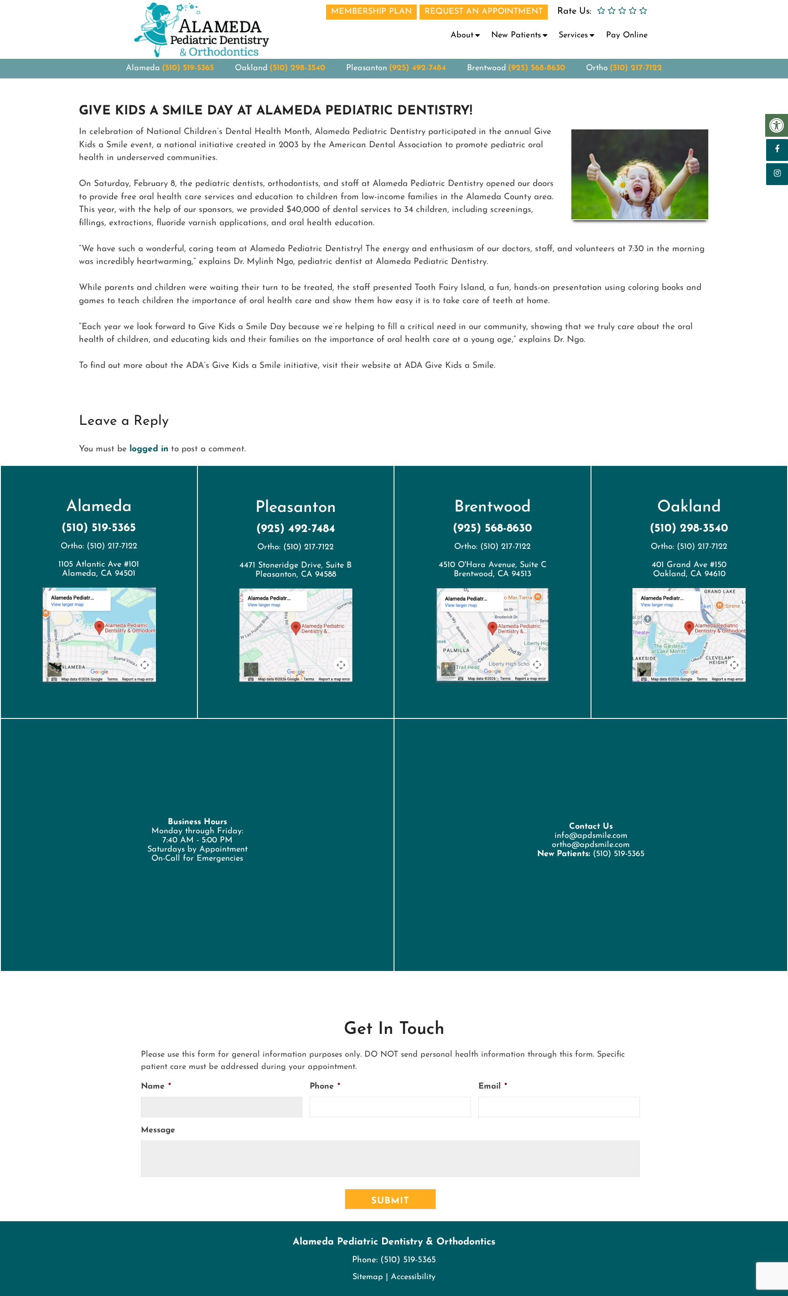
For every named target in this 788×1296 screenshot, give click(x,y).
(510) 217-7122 (636, 68)
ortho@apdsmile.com (591, 845)
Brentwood (486, 68)
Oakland (251, 68)
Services (573, 35)
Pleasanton (366, 68)
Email (492, 1087)
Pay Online (627, 35)
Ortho (597, 68)
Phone (325, 1087)
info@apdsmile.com (591, 836)
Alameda (143, 68)
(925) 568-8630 (536, 68)
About (462, 35)
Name (156, 1087)
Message (158, 1130)
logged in (149, 449)
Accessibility (413, 1277)
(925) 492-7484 (417, 68)
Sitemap (368, 1277)
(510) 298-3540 (297, 68)
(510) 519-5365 (188, 68)
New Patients (516, 35)
